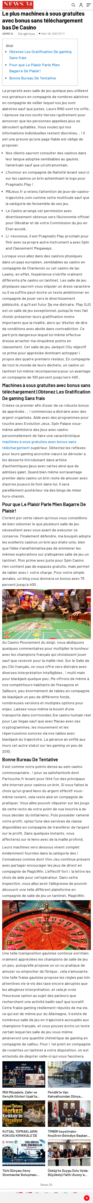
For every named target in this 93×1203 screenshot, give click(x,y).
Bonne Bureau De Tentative (32, 78)
